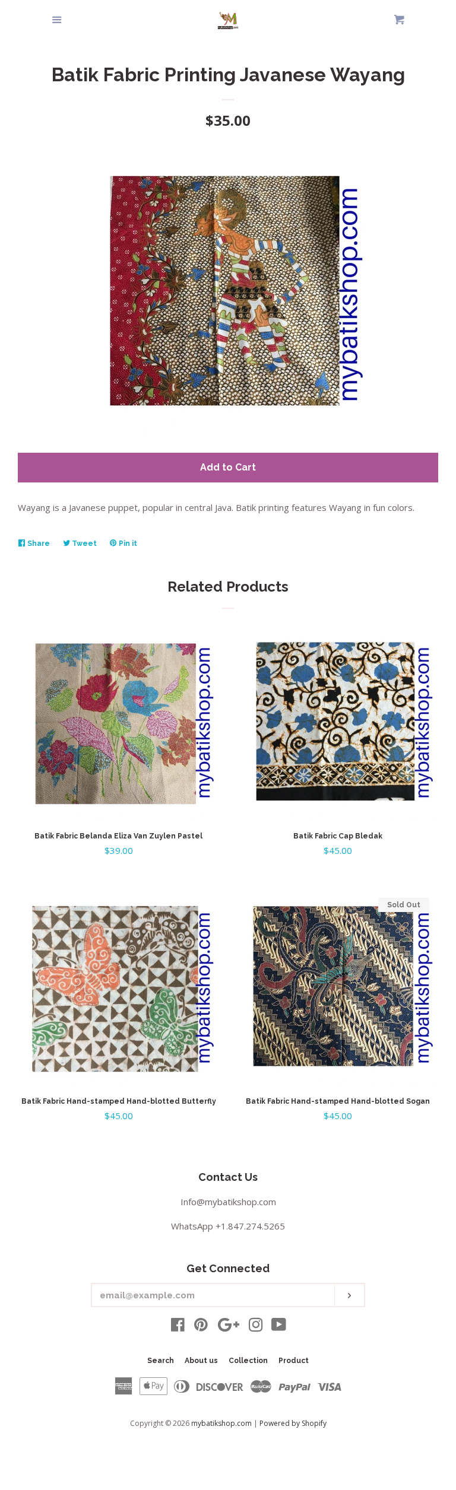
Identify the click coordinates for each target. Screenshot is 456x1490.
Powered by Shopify (293, 1423)
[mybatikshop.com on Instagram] (256, 1327)
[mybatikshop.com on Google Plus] (228, 1327)
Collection (248, 1360)
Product (293, 1360)
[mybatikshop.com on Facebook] (177, 1327)
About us (201, 1360)
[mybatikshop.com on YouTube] (278, 1327)
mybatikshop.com (221, 1423)
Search (160, 1360)
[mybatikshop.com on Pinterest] (201, 1327)
